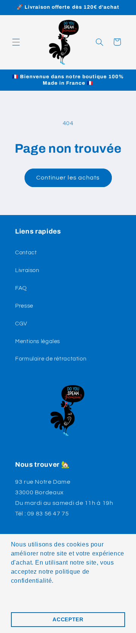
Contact (26, 252)
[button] (16, 42)
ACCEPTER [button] (68, 619)
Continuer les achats (68, 178)
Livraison (27, 270)
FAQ (21, 288)
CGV (21, 324)
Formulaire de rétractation (50, 359)
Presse (24, 306)
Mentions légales (37, 341)
